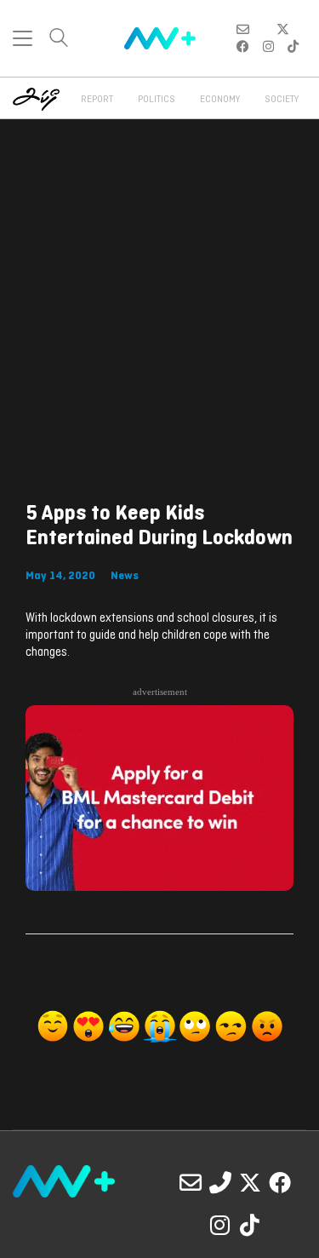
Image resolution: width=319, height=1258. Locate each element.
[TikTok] (250, 1225)
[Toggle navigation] (22, 38)
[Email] (191, 1182)
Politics (156, 100)
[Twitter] (250, 1182)
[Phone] (220, 1182)
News (125, 576)
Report (97, 100)
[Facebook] (280, 1182)
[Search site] (58, 39)
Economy (220, 100)
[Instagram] (220, 1225)
